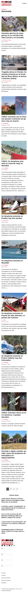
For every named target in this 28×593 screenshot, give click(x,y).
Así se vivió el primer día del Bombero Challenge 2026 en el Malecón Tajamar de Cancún (11, 515)
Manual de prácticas (6, 580)
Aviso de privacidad (5, 577)
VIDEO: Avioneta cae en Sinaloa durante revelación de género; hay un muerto (13, 119)
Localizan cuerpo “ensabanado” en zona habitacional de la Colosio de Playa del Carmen (13, 507)
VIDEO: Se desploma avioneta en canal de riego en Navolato (12, 163)
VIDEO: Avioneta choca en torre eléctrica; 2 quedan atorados (13, 415)
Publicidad (3, 582)
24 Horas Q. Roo (7, 40)
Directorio (3, 573)
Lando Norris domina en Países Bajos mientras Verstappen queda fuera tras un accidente (12, 500)
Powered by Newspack (6, 590)
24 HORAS (5, 123)
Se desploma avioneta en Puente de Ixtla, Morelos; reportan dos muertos (13, 315)
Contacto (3, 575)
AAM (4, 320)
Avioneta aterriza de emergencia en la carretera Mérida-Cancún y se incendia (12, 35)
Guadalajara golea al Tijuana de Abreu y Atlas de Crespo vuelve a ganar (12, 531)
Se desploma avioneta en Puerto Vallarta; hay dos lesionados (12, 358)
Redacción (5, 220)
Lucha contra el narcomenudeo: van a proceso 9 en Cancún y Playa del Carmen (13, 523)
